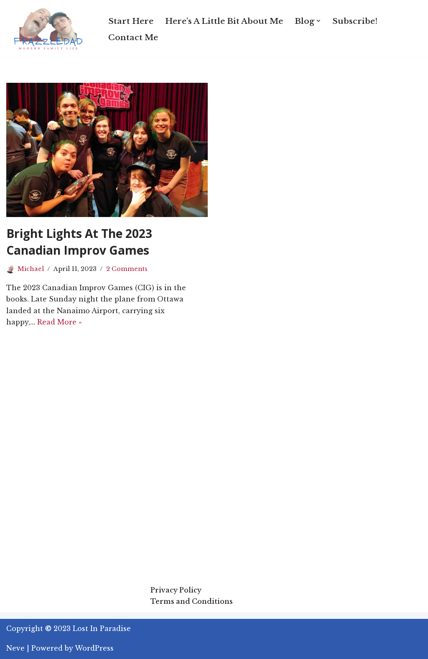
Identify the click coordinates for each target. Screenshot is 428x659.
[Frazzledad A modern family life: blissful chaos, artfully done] (50, 29)
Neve (15, 648)
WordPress (94, 648)
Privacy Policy (175, 590)
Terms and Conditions (191, 601)
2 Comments (127, 269)
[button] (318, 21)
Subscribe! (354, 21)
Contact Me (133, 37)
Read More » (59, 322)
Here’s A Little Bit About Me (224, 21)
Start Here (130, 21)
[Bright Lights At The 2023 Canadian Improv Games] (107, 150)
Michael (31, 269)
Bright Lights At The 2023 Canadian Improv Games (79, 241)
